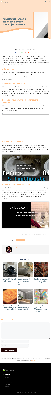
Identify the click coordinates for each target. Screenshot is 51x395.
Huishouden (6, 15)
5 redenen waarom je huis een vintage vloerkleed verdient (41, 281)
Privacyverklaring (8, 382)
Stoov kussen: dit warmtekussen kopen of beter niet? (24, 282)
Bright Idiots (34, 392)
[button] (25, 235)
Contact (6, 379)
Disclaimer (6, 386)
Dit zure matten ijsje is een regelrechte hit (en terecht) (40, 308)
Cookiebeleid (7, 384)
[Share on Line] (22, 52)
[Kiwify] (4, 2)
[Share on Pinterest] (25, 52)
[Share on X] (19, 52)
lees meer (33, 360)
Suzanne (16, 247)
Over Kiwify (6, 377)
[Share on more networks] (35, 52)
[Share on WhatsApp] (32, 52)
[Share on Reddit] (28, 52)
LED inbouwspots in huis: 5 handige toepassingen (25, 308)
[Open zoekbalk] (45, 2)
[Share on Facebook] (15, 52)
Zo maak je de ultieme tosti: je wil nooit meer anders (9, 308)
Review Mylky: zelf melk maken (9, 280)
